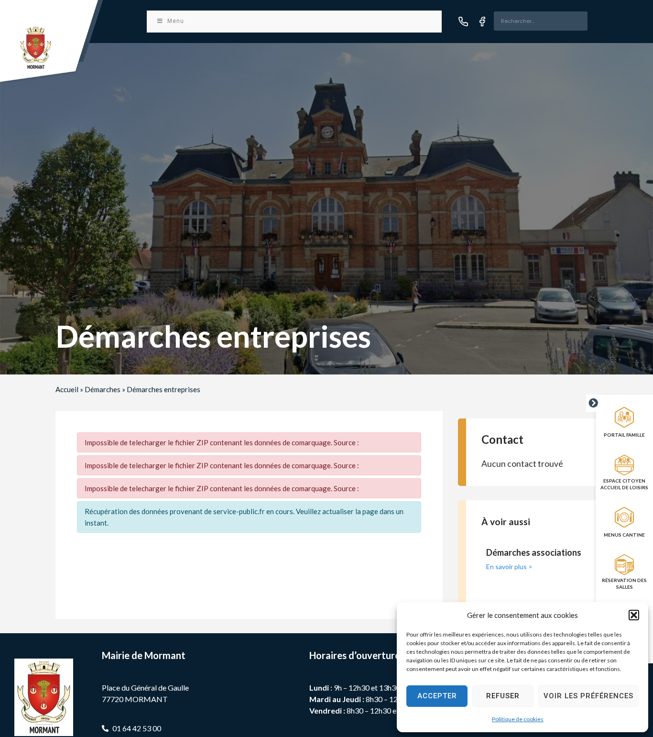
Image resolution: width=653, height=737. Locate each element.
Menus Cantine (624, 535)
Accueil (66, 389)
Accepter (437, 696)
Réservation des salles (624, 583)
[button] (634, 615)
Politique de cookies (518, 719)
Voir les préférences (588, 696)
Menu (175, 21)
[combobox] (541, 21)
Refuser (503, 696)
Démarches (102, 389)
